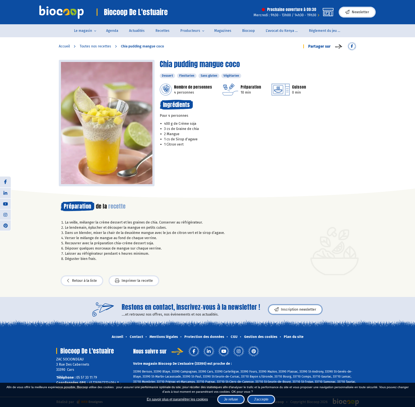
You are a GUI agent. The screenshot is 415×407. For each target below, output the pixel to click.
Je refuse (231, 399)
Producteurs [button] (190, 31)
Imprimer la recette (137, 281)
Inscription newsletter (298, 309)
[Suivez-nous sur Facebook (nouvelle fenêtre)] (5, 182)
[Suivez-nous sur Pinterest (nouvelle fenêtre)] (5, 225)
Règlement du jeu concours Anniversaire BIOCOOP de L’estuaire (328, 31)
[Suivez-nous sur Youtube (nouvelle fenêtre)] (5, 203)
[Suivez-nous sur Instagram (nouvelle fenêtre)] (5, 214)
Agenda (112, 31)
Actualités (137, 31)
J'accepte (261, 399)
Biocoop (248, 31)
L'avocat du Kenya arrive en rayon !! (284, 31)
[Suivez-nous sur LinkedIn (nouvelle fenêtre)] (5, 192)
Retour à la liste (84, 281)
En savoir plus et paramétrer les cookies (177, 399)
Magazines (222, 31)
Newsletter (360, 12)
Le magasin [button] (83, 31)
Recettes (162, 31)
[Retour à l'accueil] (61, 12)
